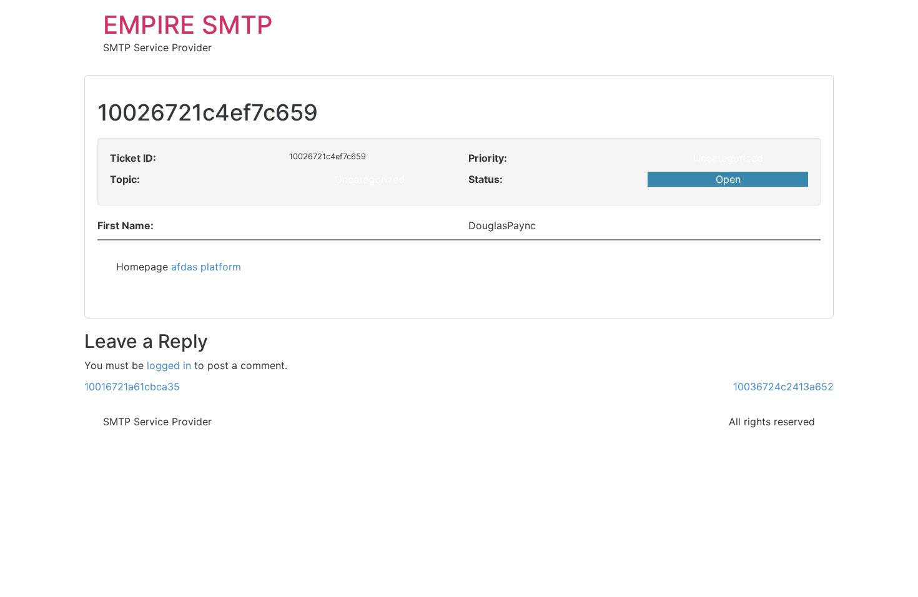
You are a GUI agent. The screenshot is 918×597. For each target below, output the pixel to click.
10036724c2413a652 (783, 386)
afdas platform (206, 266)
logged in (169, 365)
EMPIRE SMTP (188, 24)
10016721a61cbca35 (132, 386)
